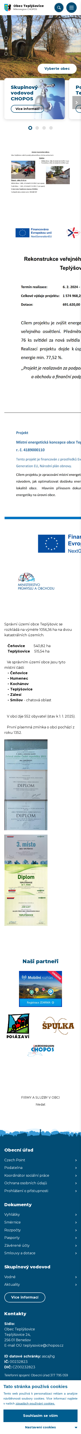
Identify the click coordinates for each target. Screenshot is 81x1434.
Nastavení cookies (40, 1427)
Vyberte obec (57, 69)
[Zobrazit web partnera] (40, 989)
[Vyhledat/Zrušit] (59, 7)
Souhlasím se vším (40, 1416)
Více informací (24, 1297)
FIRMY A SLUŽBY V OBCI (40, 1098)
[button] (71, 7)
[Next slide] (76, 102)
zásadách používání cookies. (35, 1403)
